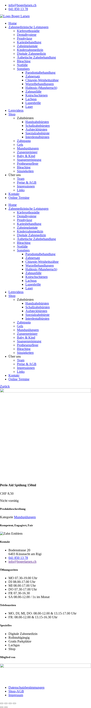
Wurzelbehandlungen (39, 84)
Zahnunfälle (33, 91)
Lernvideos (15, 110)
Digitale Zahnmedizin (31, 53)
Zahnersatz (32, 76)
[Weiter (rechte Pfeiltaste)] (6, 707)
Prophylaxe (24, 38)
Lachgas (31, 99)
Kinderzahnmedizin (30, 50)
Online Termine (18, 197)
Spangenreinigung (29, 160)
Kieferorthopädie (28, 31)
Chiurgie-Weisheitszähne (42, 80)
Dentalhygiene (26, 34)
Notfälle (22, 65)
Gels (20, 144)
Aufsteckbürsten (36, 129)
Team (20, 178)
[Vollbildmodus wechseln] (6, 703)
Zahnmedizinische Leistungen (28, 27)
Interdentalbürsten (37, 137)
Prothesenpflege (27, 163)
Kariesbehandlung (29, 42)
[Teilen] (10, 703)
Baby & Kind (26, 156)
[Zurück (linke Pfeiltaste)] (1, 707)
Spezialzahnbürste (37, 133)
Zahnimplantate (27, 46)
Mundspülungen (28, 148)
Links (21, 190)
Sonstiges (23, 69)
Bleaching (23, 61)
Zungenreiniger (27, 152)
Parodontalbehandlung (40, 72)
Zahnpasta (24, 141)
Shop (11, 114)
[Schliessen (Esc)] (14, 703)
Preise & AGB (26, 182)
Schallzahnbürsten (37, 125)
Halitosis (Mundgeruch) (41, 88)
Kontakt (13, 194)
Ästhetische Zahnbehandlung (36, 57)
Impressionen (26, 186)
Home (12, 23)
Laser (29, 106)
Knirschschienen (36, 95)
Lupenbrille (33, 103)
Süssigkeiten (25, 171)
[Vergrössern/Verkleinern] (1, 703)
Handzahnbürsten (37, 122)
